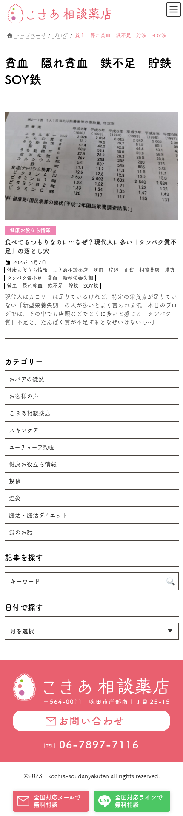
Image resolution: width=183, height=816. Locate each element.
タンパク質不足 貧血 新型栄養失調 (50, 277)
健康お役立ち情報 (27, 269)
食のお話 (21, 532)
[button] (91, 721)
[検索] (170, 581)
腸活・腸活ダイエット (38, 515)
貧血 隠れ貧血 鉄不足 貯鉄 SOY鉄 (52, 285)
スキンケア (24, 430)
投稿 (15, 481)
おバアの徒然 (26, 379)
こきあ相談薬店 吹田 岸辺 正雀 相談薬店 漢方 (113, 269)
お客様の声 (24, 396)
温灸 (15, 498)
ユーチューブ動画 (32, 447)
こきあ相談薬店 (30, 413)
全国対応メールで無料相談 (57, 801)
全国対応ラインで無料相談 (139, 801)
